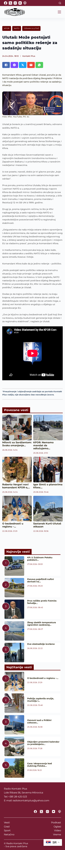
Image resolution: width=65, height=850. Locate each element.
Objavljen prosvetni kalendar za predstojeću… (43, 743)
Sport (7, 830)
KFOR (6, 28)
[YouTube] (20, 3)
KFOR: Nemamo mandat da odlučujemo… (43, 445)
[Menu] (59, 12)
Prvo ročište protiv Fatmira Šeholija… (42, 601)
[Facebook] (5, 3)
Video (57, 830)
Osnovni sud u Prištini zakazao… (39, 721)
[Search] (60, 3)
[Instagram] (15, 3)
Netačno (9, 834)
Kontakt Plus (28, 56)
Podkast (56, 822)
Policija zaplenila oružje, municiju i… (40, 699)
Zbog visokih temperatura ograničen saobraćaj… (41, 623)
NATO (16, 28)
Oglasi (57, 826)
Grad (7, 826)
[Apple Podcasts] (25, 3)
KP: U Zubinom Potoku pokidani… (39, 558)
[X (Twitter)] (10, 3)
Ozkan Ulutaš (31, 28)
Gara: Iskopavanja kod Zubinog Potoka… (39, 764)
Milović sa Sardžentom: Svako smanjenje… (17, 444)
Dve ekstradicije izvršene (41, 644)
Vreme (57, 834)
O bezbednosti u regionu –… (12, 525)
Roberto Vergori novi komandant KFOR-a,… (16, 486)
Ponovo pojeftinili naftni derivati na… (40, 580)
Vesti (7, 822)
